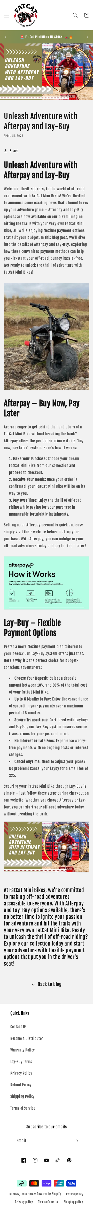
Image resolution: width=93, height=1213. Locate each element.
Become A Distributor (26, 1038)
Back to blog (49, 984)
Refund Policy (21, 1085)
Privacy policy (24, 1202)
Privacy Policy (21, 1073)
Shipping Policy (22, 1096)
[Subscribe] (76, 1141)
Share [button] (14, 151)
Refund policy (74, 1194)
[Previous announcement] (5, 37)
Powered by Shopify (49, 1194)
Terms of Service (22, 1108)
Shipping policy (73, 1202)
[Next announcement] (87, 37)
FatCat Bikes (28, 1194)
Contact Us (18, 1027)
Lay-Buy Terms (21, 1061)
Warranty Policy (22, 1050)
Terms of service (48, 1202)
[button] (6, 15)
